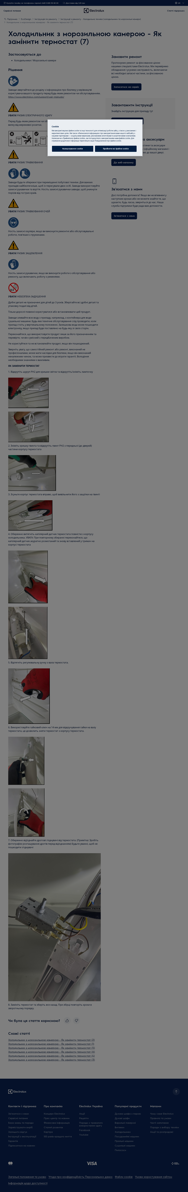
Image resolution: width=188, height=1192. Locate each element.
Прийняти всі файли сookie (116, 149)
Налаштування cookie (72, 149)
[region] (95, 137)
